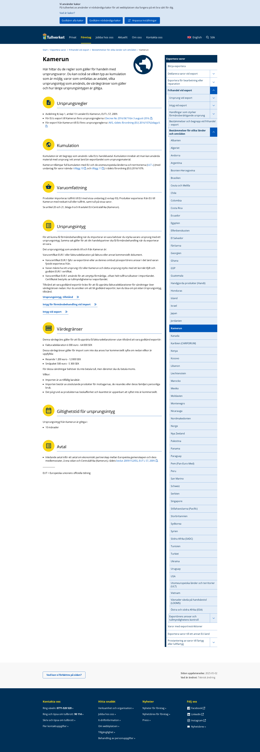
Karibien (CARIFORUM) (183, 343)
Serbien (175, 493)
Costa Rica (177, 208)
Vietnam (175, 593)
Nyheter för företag (153, 708)
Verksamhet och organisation (115, 708)
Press (145, 720)
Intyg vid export (52, 311)
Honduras (176, 290)
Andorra (175, 155)
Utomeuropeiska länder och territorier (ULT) (193, 584)
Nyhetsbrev (197, 726)
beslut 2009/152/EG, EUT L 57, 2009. (137, 460)
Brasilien (176, 178)
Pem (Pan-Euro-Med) (182, 463)
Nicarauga (176, 411)
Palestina (176, 441)
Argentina (176, 163)
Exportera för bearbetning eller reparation (185, 82)
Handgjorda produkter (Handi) (188, 283)
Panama (175, 448)
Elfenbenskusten (180, 230)
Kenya (174, 350)
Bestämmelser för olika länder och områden (114, 49)
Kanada (175, 335)
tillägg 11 (98, 168)
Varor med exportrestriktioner (185, 626)
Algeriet (175, 148)
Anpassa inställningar (144, 20)
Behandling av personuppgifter (115, 738)
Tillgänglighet (105, 732)
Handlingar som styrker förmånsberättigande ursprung (187, 113)
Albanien (176, 140)
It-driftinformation (108, 720)
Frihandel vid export (79, 49)
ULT (149, 165)
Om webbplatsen (108, 726)
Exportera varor (58, 49)
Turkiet (175, 553)
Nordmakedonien (181, 418)
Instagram (197, 720)
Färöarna (176, 245)
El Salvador (177, 238)
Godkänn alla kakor (73, 20)
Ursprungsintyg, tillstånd (58, 297)
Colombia (176, 200)
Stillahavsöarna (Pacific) (184, 508)
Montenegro (178, 403)
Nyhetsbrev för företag (155, 714)
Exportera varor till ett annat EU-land (189, 634)
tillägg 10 (80, 168)
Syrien (174, 531)
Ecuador (175, 215)
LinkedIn (196, 714)
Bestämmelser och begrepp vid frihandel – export (192, 123)
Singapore (176, 501)
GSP (173, 268)
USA (173, 576)
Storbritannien (179, 516)
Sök (212, 37)
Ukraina (175, 561)
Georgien (176, 253)
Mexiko (175, 388)
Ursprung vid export (180, 98)
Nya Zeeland (178, 433)
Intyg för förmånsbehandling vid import (67, 304)
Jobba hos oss (106, 714)
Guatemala (177, 275)
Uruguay (176, 568)
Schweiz (175, 486)
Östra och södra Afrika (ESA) (187, 609)
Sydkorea (176, 523)
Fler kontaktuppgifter (55, 726)
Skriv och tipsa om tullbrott (58, 720)
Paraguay (176, 456)
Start (45, 49)
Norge (174, 426)
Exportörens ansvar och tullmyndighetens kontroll (184, 618)
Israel (174, 305)
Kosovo (175, 358)
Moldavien (177, 396)
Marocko (176, 381)
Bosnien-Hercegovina (183, 170)
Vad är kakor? (67, 13)
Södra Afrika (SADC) (182, 538)
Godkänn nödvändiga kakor (105, 20)
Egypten (175, 223)
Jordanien (176, 320)
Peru (173, 471)
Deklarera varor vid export (183, 73)
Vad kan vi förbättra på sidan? (65, 675)
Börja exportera (177, 66)
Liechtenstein (178, 373)
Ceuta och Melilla (180, 185)
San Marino (177, 478)
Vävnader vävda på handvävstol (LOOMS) (189, 601)
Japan (174, 313)
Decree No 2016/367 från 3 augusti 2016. (129, 118)
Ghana (174, 260)
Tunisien (175, 546)
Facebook (197, 708)
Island (174, 298)
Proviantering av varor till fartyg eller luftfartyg (186, 642)
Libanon (175, 366)
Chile (173, 193)
